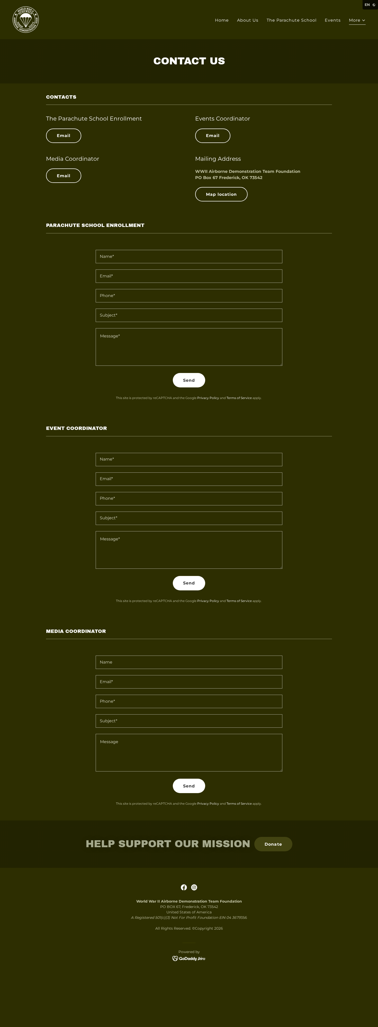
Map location (221, 194)
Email (63, 135)
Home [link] (222, 20)
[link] (25, 19)
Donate (273, 844)
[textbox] (189, 256)
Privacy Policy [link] (208, 398)
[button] (357, 21)
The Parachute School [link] (292, 20)
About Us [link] (247, 20)
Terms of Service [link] (239, 398)
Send (189, 380)
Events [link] (333, 20)
